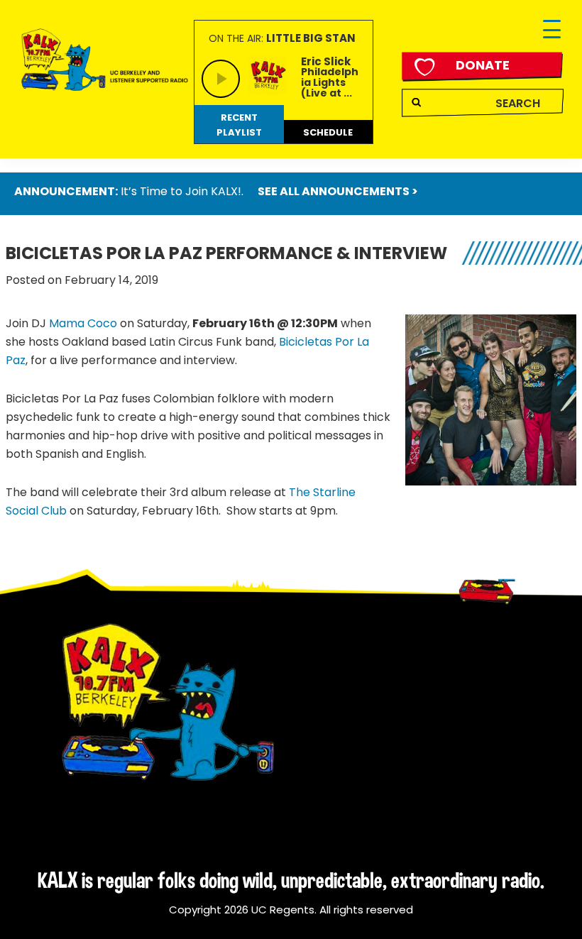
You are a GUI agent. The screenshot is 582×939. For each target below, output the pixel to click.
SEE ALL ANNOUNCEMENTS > (338, 191)
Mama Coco (83, 323)
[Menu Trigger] (551, 30)
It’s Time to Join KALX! (181, 191)
